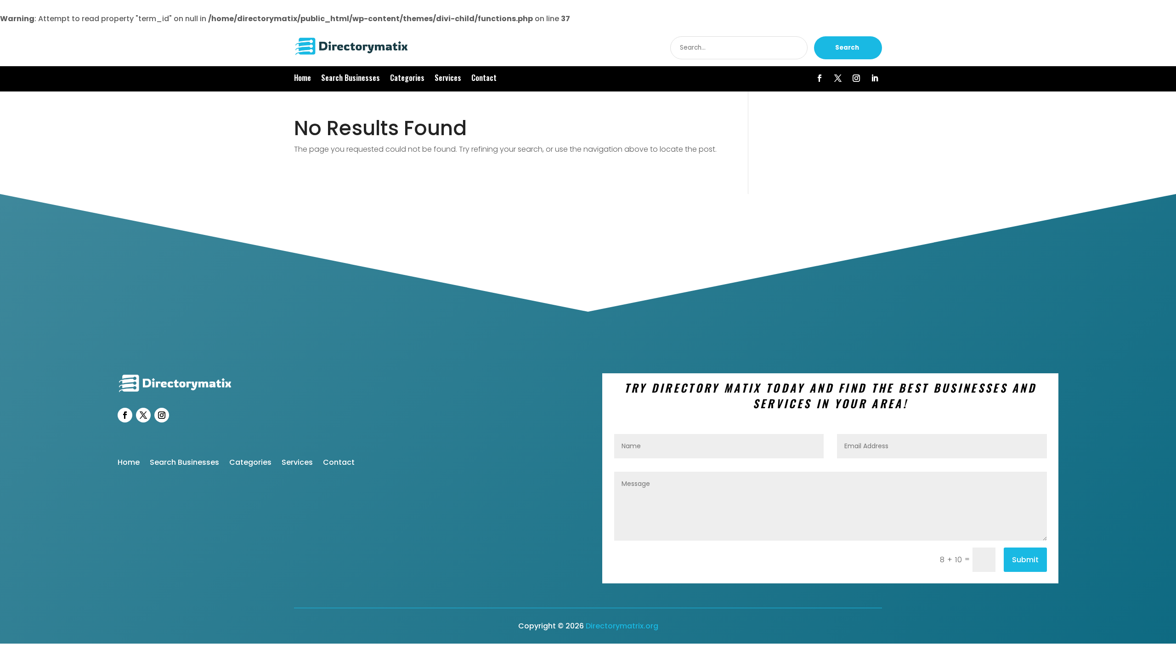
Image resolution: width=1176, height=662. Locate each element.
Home (302, 78)
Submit (1025, 559)
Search (847, 47)
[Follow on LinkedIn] (874, 78)
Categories (407, 78)
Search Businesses (350, 78)
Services (448, 78)
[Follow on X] (838, 78)
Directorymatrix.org (622, 626)
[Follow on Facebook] (819, 78)
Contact (484, 78)
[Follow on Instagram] (856, 78)
